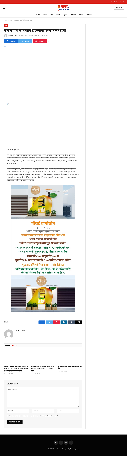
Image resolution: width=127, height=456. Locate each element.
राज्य (52, 15)
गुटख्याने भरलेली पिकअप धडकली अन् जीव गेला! (70, 368)
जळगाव (58, 15)
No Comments (35, 35)
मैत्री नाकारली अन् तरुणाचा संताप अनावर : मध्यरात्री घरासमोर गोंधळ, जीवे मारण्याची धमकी (43, 369)
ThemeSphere (74, 449)
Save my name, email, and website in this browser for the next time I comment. (33, 416)
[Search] (123, 2)
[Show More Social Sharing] (49, 41)
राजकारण (73, 15)
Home (38, 15)
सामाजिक (89, 15)
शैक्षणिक (81, 15)
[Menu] (4, 8)
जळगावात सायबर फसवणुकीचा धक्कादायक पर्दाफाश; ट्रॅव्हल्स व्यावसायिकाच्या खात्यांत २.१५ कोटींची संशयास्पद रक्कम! (16, 369)
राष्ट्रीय (45, 15)
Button (119, 8)
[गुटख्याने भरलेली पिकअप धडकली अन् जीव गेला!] (70, 357)
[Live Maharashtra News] (63, 8)
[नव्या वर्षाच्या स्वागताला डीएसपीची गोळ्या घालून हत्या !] (43, 71)
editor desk (13, 35)
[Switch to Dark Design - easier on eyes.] (120, 1)
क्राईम (65, 15)
